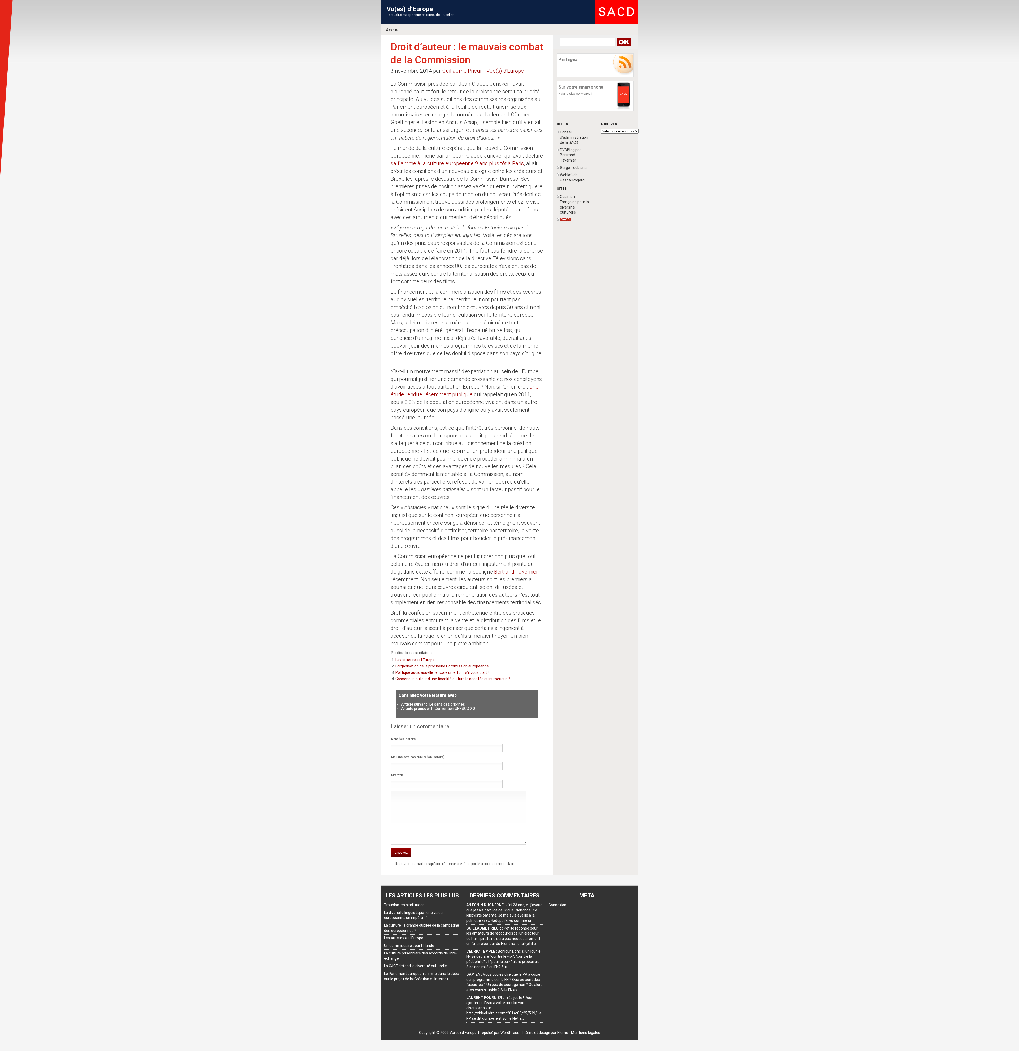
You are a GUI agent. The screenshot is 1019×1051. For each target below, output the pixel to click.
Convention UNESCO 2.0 (455, 708)
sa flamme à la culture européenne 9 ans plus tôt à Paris (457, 163)
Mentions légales (585, 1033)
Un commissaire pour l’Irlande (409, 946)
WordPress (509, 1033)
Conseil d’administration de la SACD (574, 137)
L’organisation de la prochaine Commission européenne (442, 666)
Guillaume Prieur (462, 71)
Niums (562, 1033)
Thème (527, 1033)
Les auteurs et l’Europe (415, 660)
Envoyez (401, 852)
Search (624, 42)
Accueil (393, 29)
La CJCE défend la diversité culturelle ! (416, 966)
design (544, 1033)
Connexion (557, 905)
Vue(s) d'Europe (505, 71)
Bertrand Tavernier (516, 571)
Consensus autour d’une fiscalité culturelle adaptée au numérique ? (452, 679)
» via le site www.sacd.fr (576, 93)
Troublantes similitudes (404, 905)
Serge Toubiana (573, 168)
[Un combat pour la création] (565, 220)
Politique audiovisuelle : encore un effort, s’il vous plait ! (442, 672)
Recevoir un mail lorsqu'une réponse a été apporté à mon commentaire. (455, 864)
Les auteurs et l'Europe (403, 938)
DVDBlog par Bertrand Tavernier (570, 155)
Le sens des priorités (447, 704)
